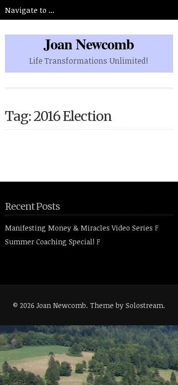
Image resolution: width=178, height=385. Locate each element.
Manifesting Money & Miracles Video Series (79, 227)
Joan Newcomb (89, 43)
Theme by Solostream (126, 305)
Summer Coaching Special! (49, 241)
